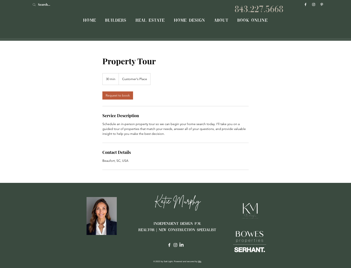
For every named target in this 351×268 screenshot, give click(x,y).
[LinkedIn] (181, 245)
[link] (117, 95)
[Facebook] (305, 4)
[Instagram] (314, 4)
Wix (199, 261)
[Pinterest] (322, 4)
